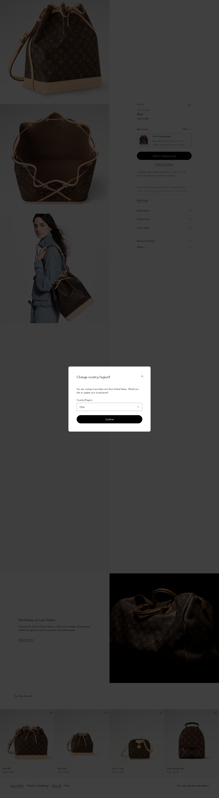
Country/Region (84, 399)
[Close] (142, 376)
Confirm (109, 419)
